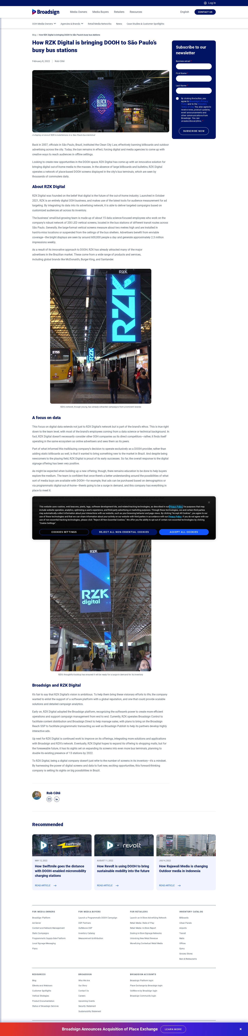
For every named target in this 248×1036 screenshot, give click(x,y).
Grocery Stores (186, 954)
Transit (182, 933)
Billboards (184, 918)
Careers (81, 996)
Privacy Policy (176, 506)
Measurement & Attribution (90, 938)
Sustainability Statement (89, 1011)
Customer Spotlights (41, 991)
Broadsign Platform (41, 918)
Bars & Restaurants (188, 959)
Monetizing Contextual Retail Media (146, 943)
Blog (34, 35)
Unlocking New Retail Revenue (144, 938)
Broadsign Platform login (141, 980)
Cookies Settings (64, 532)
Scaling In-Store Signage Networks (146, 933)
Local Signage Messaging (44, 943)
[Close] (209, 502)
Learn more (173, 1029)
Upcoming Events (86, 1001)
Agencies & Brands (70, 23)
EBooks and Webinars (42, 985)
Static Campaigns (40, 933)
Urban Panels (185, 923)
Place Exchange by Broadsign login (146, 985)
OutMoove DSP (85, 928)
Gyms (182, 948)
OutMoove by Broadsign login (143, 991)
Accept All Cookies (184, 532)
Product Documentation (43, 1001)
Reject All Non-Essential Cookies (124, 532)
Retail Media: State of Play (142, 923)
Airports (183, 928)
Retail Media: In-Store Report (143, 928)
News (119, 23)
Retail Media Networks (99, 23)
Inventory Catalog (86, 933)
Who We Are (84, 980)
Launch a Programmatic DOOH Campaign (97, 918)
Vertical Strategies (40, 996)
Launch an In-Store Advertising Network (148, 918)
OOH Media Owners (42, 23)
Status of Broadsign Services (45, 1006)
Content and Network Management (48, 928)
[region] (124, 518)
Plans (34, 948)
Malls (181, 938)
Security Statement (87, 1006)
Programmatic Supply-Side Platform (49, 938)
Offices (182, 943)
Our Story (82, 985)
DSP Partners (84, 923)
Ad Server (36, 923)
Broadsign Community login (143, 996)
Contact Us (205, 12)
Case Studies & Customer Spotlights (145, 23)
